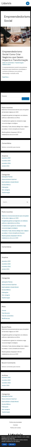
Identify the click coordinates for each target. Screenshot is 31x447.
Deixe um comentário (8, 63)
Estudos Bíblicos (6, 184)
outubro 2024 (5, 166)
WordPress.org (6, 318)
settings (18, 441)
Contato (15, 425)
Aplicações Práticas (7, 177)
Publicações (5, 187)
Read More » (5, 77)
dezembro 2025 (6, 158)
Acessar (4, 310)
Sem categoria (6, 190)
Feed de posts (6, 313)
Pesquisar (4, 96)
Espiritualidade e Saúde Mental (10, 182)
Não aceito (12, 444)
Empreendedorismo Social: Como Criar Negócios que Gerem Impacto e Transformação (15, 56)
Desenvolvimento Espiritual (9, 179)
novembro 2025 (6, 160)
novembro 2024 (6, 163)
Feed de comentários (7, 316)
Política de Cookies (15, 428)
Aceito (4, 444)
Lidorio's (6, 3)
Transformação (19, 63)
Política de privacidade (15, 422)
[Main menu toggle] (27, 3)
